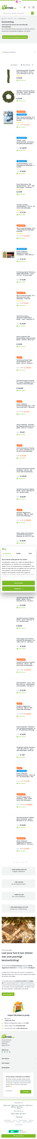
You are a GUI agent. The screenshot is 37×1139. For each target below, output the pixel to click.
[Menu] (33, 7)
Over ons (15, 1120)
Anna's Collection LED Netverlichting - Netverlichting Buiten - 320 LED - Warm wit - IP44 (26, 338)
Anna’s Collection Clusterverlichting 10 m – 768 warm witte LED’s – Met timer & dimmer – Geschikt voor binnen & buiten (26, 405)
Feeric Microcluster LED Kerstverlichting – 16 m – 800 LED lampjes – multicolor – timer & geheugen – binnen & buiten (25, 185)
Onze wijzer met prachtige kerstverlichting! (15, 37)
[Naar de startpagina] (9, 7)
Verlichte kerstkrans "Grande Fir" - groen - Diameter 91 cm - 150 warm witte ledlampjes (26, 382)
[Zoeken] (32, 13)
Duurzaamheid (7, 1120)
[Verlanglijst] (20, 7)
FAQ (27, 1023)
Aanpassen (17, 588)
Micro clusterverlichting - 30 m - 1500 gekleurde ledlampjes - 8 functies (26, 229)
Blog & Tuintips (22, 1120)
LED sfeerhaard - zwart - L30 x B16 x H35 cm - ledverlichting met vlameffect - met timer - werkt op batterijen (26, 684)
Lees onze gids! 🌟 (8, 994)
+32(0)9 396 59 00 (9, 1020)
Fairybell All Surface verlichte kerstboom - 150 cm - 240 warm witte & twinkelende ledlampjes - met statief (26, 470)
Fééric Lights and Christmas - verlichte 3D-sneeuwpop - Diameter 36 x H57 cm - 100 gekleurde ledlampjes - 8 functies (25, 534)
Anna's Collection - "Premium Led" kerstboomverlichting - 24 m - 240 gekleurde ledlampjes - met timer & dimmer (26, 728)
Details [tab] (18, 553)
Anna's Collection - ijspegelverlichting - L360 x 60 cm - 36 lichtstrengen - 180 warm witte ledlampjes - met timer (26, 775)
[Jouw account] (25, 7)
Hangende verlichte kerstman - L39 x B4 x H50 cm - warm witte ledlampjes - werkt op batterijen (26, 748)
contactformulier (20, 1025)
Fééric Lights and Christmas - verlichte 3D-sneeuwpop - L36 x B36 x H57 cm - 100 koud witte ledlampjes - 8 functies (26, 640)
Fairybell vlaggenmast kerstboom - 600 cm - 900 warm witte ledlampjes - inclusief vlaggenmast (24, 707)
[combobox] (15, 13)
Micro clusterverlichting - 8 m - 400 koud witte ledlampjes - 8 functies (26, 118)
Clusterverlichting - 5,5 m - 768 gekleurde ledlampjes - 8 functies (25, 165)
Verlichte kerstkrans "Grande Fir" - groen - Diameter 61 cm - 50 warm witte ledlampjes (26, 449)
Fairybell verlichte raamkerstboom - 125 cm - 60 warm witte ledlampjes (26, 206)
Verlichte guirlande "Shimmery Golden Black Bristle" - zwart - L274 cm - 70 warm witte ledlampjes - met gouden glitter (26, 273)
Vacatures (31, 1120)
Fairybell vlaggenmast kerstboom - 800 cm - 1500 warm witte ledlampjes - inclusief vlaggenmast (25, 514)
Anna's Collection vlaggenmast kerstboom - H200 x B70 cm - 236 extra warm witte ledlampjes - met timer (25, 842)
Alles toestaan (18, 583)
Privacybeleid (9, 1090)
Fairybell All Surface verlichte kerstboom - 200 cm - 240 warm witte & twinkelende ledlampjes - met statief (26, 663)
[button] (26, 862)
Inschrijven (26, 1091)
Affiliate (18, 1121)
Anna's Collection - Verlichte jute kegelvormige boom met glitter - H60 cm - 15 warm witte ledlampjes (25, 426)
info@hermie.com (22, 1028)
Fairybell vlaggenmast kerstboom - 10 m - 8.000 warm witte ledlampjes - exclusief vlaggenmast (24, 798)
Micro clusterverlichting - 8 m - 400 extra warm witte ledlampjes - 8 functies (26, 297)
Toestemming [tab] (6, 553)
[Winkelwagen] (29, 7)
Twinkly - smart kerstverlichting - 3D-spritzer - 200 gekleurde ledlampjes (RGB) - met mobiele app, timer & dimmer (26, 142)
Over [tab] (30, 553)
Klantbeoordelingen (9, 1121)
